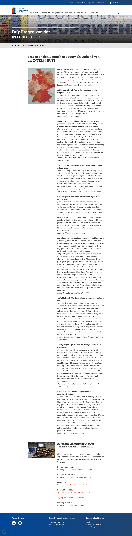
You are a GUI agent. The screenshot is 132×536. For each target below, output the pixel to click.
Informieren (100, 3)
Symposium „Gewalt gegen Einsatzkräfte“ (72, 492)
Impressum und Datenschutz (94, 524)
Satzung (93, 95)
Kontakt (88, 522)
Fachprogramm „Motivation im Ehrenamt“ (72, 505)
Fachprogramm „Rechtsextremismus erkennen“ (74, 477)
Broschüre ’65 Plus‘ (94, 303)
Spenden (71, 3)
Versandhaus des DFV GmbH (57, 522)
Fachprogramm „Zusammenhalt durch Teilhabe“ (75, 469)
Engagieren (91, 3)
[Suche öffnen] (117, 12)
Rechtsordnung (90, 527)
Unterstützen (81, 3)
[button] (4, 531)
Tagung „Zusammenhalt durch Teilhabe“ (72, 497)
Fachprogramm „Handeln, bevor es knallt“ (72, 485)
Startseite (16, 45)
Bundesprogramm (79, 129)
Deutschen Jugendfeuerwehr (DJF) (78, 399)
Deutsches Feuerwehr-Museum (58, 527)
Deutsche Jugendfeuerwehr (57, 524)
